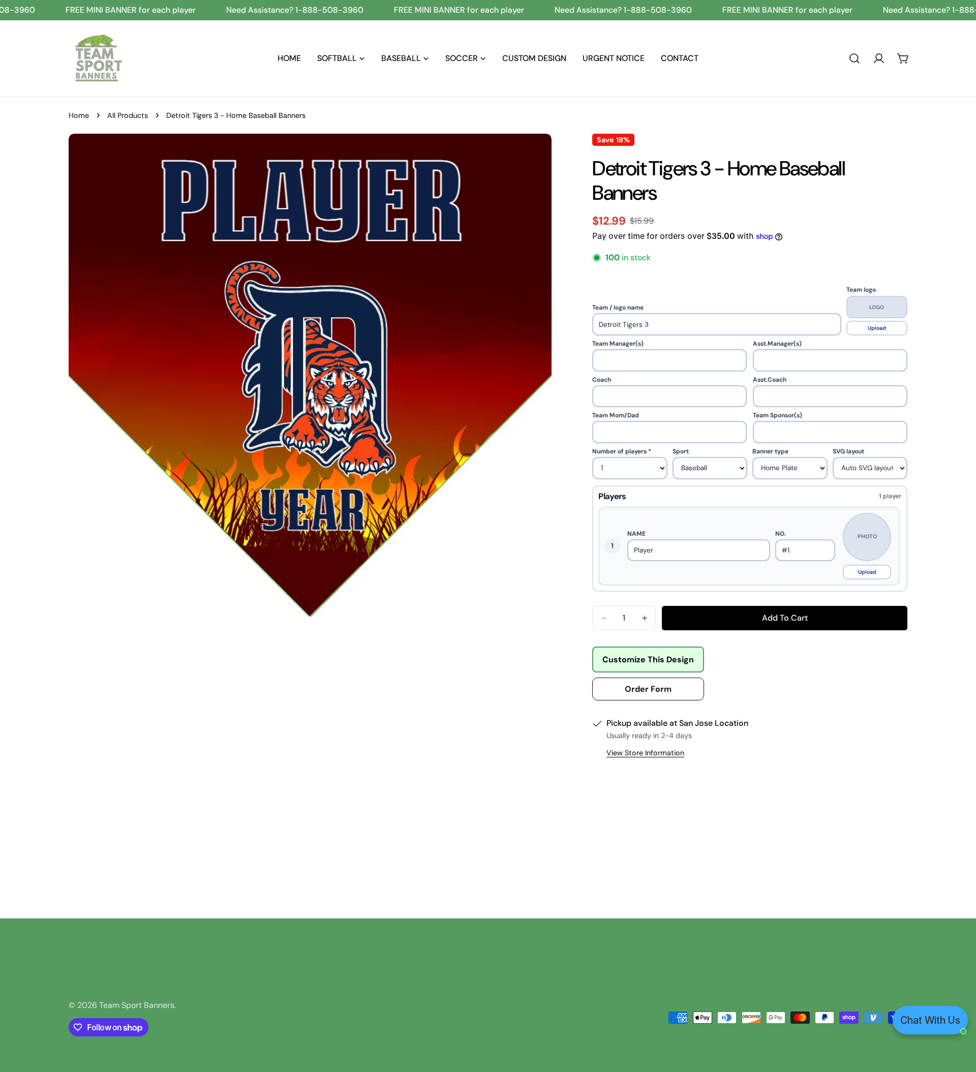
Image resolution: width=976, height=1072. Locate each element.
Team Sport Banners (136, 1005)
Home (79, 115)
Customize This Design (648, 659)
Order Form (648, 689)
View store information (645, 752)
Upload (877, 328)
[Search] (854, 58)
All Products (127, 115)
